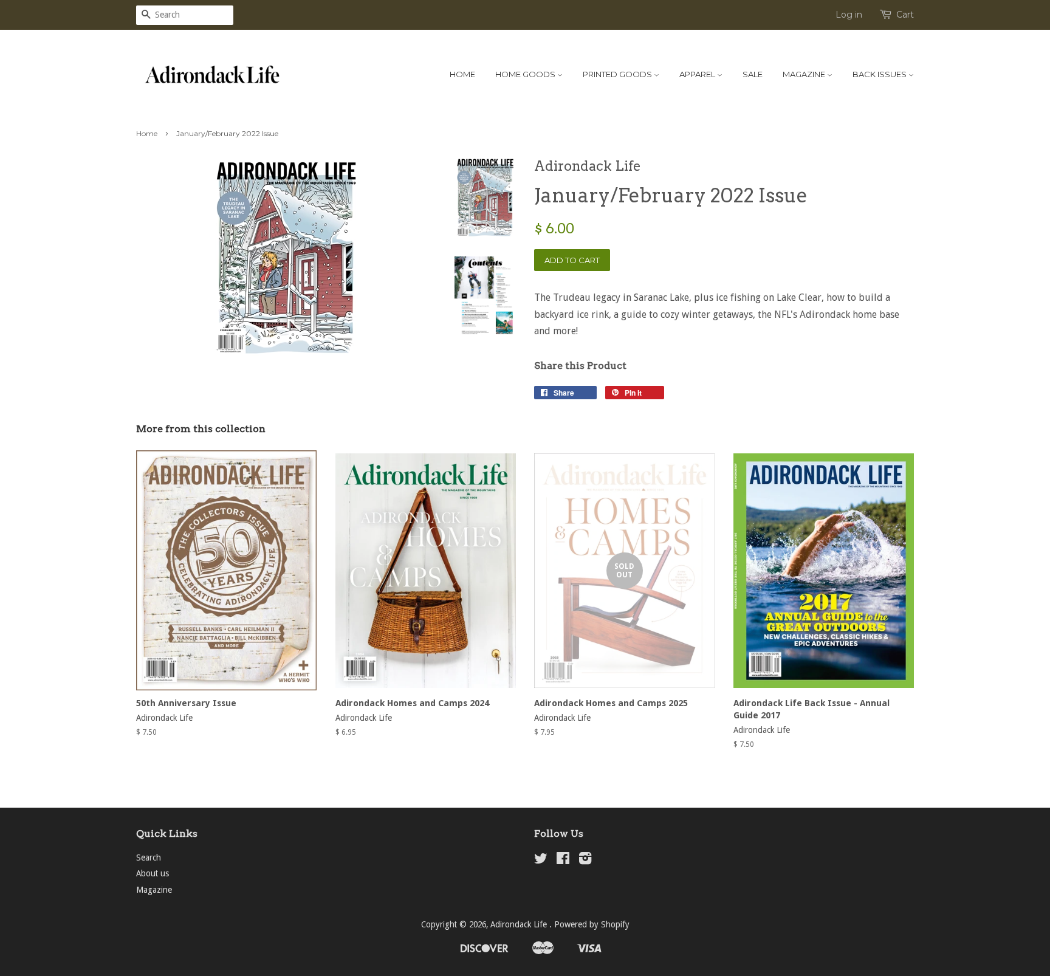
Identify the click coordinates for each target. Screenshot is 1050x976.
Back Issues (880, 74)
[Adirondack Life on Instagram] (585, 860)
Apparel (698, 74)
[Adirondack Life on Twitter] (540, 860)
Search (148, 857)
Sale (753, 74)
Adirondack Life (519, 924)
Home (462, 74)
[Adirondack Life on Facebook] (563, 860)
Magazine (805, 74)
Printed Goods (618, 74)
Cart (905, 14)
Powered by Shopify (592, 924)
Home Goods (526, 74)
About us (152, 873)
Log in (849, 14)
